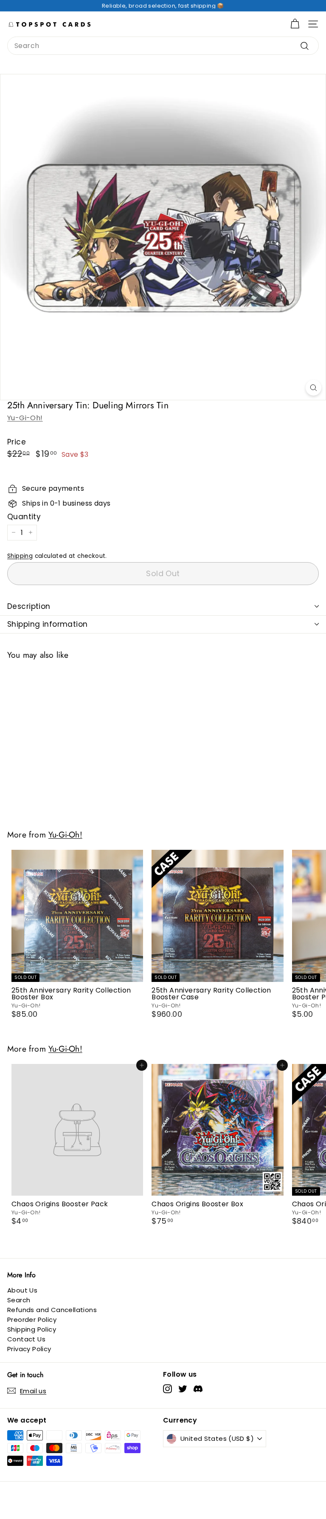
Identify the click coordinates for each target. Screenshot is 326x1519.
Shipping (20, 556)
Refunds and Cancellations (52, 1309)
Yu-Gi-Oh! (25, 418)
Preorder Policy (31, 1319)
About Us (22, 1290)
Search (18, 1300)
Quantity (24, 516)
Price (16, 442)
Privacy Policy (29, 1348)
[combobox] (163, 46)
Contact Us (26, 1339)
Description (29, 606)
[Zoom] (313, 388)
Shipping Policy (31, 1329)
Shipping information (47, 624)
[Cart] (295, 24)
